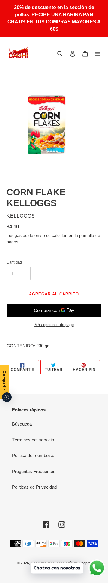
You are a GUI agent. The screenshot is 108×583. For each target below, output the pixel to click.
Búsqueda (22, 423)
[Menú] (98, 53)
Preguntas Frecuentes (34, 471)
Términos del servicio (33, 439)
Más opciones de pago (54, 324)
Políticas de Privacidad (34, 487)
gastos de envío (30, 235)
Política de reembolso (33, 455)
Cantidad (14, 262)
